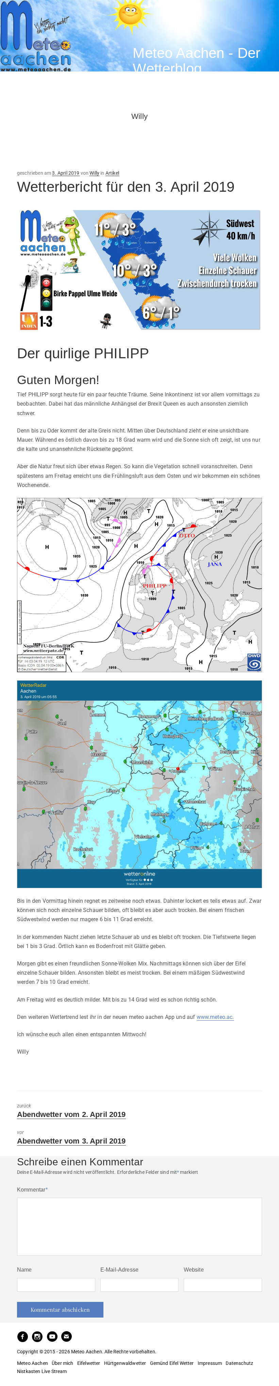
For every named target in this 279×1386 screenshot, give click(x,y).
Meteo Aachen (32, 1363)
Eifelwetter (88, 1363)
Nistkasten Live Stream (42, 1371)
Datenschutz (239, 1363)
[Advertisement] (71, 138)
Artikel (112, 173)
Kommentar (32, 1190)
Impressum (210, 1363)
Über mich (62, 1363)
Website (194, 1270)
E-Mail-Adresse (119, 1270)
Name (24, 1270)
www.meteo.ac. (215, 1017)
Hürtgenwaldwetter (125, 1363)
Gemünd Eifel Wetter (172, 1363)
